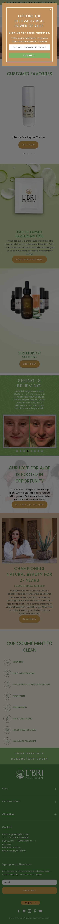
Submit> (29, 55)
